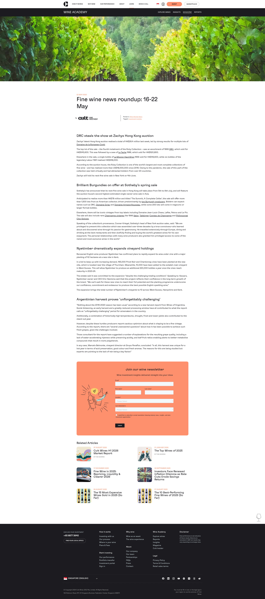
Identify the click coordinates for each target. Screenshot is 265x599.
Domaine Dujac (103, 205)
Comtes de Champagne (160, 216)
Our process (104, 539)
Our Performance (107, 4)
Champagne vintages (114, 216)
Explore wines (159, 536)
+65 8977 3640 (71, 535)
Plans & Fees (104, 545)
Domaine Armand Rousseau (127, 205)
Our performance (106, 557)
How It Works (77, 4)
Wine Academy (159, 532)
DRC (171, 149)
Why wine (91, 4)
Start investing (105, 553)
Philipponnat (182, 216)
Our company (132, 551)
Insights (177, 12)
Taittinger (144, 216)
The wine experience (135, 539)
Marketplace (192, 4)
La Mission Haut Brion (124, 157)
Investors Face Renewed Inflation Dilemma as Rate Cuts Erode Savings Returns (170, 475)
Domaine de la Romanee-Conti (91, 145)
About (121, 4)
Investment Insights (135, 119)
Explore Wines (164, 12)
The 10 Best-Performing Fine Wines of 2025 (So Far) (169, 495)
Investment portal (107, 563)
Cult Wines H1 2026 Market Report (106, 452)
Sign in (102, 566)
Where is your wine (107, 542)
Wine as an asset (133, 536)
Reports (197, 12)
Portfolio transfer (106, 560)
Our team (130, 554)
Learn (131, 4)
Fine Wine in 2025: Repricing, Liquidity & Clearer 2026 (107, 474)
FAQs (128, 560)
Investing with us (106, 536)
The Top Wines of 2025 (168, 450)
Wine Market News (136, 117)
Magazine (187, 12)
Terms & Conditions (161, 563)
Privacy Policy (159, 560)
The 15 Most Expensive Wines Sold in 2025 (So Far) (108, 495)
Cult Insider (158, 548)
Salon (136, 216)
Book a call (143, 4)
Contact (129, 566)
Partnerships (131, 557)
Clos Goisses (83, 219)
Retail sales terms (160, 566)
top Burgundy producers (153, 202)
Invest (174, 4)
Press (128, 563)
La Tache (122, 152)
